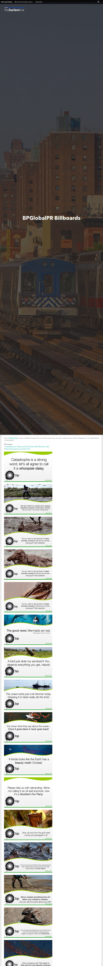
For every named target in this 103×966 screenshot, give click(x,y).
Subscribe (39, 2)
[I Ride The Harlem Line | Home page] (14, 9)
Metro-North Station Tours (23, 2)
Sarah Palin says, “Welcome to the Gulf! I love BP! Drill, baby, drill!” (27, 446)
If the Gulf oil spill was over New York (17, 449)
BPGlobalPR (14, 438)
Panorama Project (6, 2)
